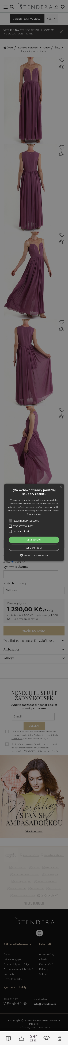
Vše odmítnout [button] (34, 547)
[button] (34, 522)
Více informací (34, 514)
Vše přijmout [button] (34, 539)
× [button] (60, 486)
